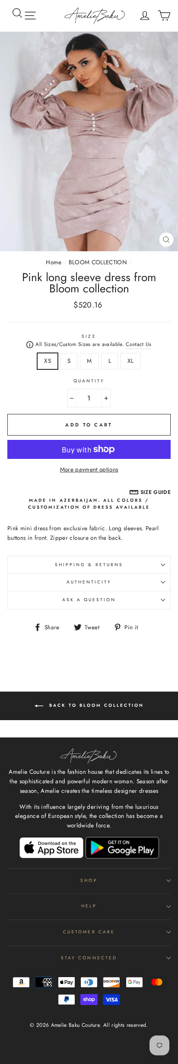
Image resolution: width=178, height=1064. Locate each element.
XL (130, 360)
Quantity (89, 381)
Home (53, 262)
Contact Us (138, 344)
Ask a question (89, 599)
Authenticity (89, 582)
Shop (88, 880)
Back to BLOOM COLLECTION (95, 705)
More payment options (89, 469)
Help (89, 906)
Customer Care (89, 932)
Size (89, 336)
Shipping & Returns (89, 564)
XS (47, 360)
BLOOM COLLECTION (98, 262)
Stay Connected (89, 958)
